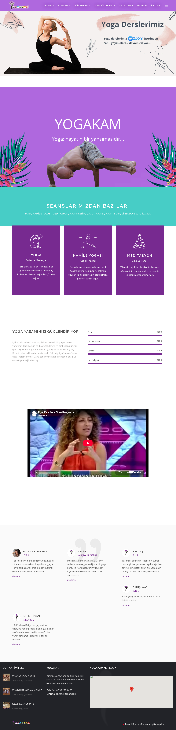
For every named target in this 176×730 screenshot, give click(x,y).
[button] (132, 689)
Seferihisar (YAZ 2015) (23, 704)
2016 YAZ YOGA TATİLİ (23, 676)
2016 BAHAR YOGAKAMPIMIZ (27, 690)
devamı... (16, 576)
